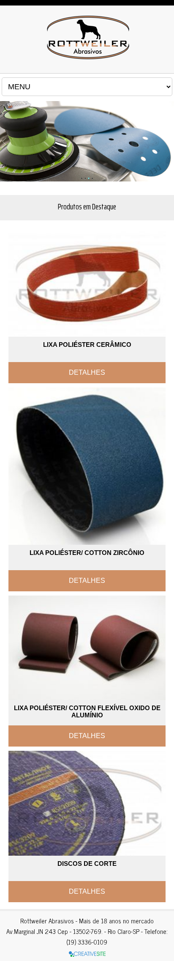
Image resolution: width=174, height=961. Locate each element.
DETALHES (87, 372)
